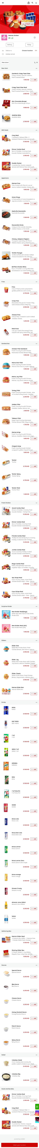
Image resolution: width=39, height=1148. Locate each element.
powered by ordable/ (19, 1139)
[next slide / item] (37, 19)
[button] (19, 38)
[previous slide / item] (1, 19)
